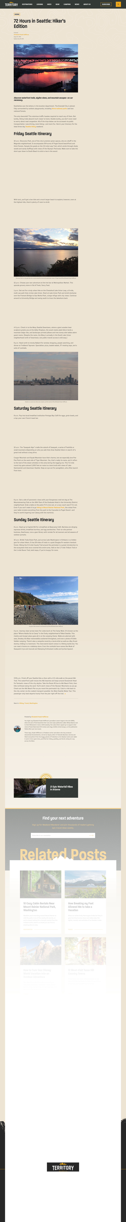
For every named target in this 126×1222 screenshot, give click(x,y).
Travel (26, 703)
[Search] (118, 4)
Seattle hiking (31, 127)
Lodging (40, 4)
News (77, 4)
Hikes (49, 4)
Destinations (27, 4)
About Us (87, 4)
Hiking (17, 14)
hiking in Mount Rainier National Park (50, 507)
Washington (33, 703)
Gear (57, 4)
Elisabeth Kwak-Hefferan (21, 34)
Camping (67, 4)
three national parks (59, 108)
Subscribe (106, 4)
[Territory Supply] (11, 4)
